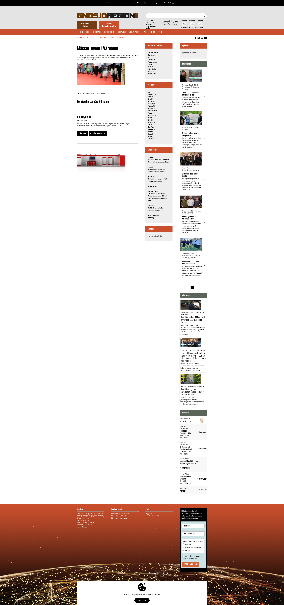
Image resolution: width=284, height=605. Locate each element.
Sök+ (88, 32)
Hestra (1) (150, 101)
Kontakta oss (82, 527)
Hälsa (167, 162)
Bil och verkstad (152, 186)
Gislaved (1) (151, 97)
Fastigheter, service (154, 210)
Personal (150, 157)
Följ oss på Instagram (119, 518)
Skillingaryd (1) (152, 104)
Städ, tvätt (151, 208)
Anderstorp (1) (152, 94)
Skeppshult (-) (152, 115)
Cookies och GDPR (152, 516)
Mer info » (198, 558)
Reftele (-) (151, 120)
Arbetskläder (151, 60)
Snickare (150, 179)
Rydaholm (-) (151, 122)
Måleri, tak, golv (158, 179)
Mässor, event (120, 37)
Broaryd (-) (151, 134)
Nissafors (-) (151, 127)
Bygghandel (158, 181)
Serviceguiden (109, 32)
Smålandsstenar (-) (153, 111)
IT (148, 57)
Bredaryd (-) (151, 132)
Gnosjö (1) (150, 99)
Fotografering (152, 69)
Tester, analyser (160, 162)
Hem (81, 32)
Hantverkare (151, 176)
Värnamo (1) (151, 106)
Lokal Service (99, 37)
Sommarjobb (151, 162)
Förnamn (187, 526)
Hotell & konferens (153, 215)
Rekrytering (158, 159)
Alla (149, 92)
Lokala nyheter (134, 32)
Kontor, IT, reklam (109, 37)
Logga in (148, 513)
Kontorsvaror (152, 55)
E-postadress (190, 533)
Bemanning (151, 159)
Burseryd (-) (151, 136)
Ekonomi (150, 167)
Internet (150, 67)
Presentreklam (152, 62)
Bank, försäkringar (153, 169)
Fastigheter (151, 205)
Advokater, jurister (159, 171)
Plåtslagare (151, 181)
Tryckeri (150, 64)
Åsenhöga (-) (151, 129)
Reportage (97, 32)
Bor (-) (150, 118)
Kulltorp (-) (151, 125)
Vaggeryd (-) (151, 113)
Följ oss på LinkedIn (118, 516)
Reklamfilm (151, 71)
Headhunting (165, 159)
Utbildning (151, 218)
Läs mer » (157, 595)
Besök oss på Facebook (120, 513)
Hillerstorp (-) (152, 108)
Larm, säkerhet (159, 208)
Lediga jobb (121, 32)
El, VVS (165, 179)
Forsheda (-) (151, 139)
